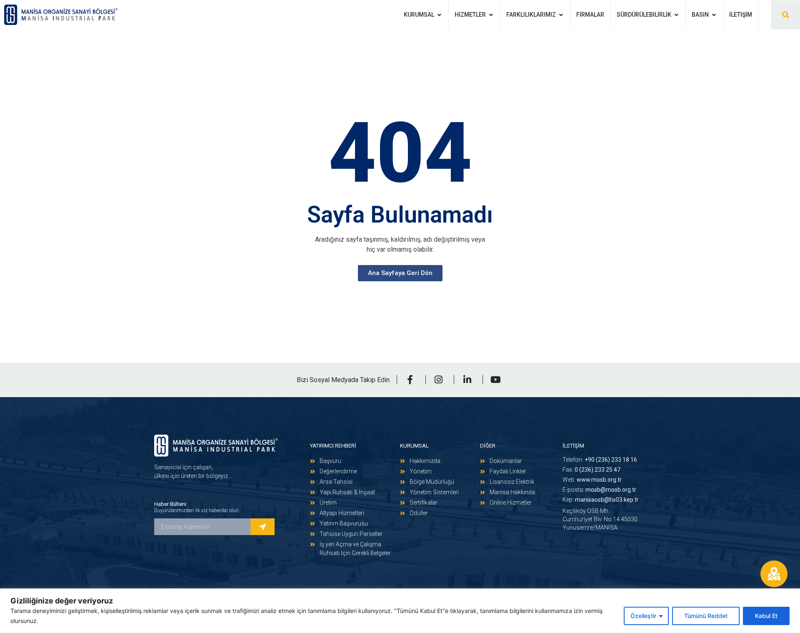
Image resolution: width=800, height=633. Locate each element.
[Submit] (262, 526)
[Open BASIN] (714, 14)
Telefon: (599, 459)
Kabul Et (766, 615)
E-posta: (599, 489)
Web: (592, 479)
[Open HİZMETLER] (491, 14)
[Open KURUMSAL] (439, 14)
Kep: (600, 499)
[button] (785, 15)
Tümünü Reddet (706, 615)
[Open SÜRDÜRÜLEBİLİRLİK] (676, 14)
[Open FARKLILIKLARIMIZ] (561, 14)
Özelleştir (643, 615)
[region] (400, 610)
